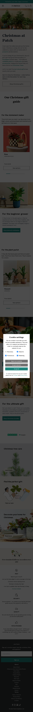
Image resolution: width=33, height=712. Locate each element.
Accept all (16, 369)
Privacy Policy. (23, 375)
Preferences (10, 355)
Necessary (10, 351)
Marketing (21, 355)
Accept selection (16, 365)
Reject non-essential (16, 361)
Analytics (21, 351)
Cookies (16, 375)
